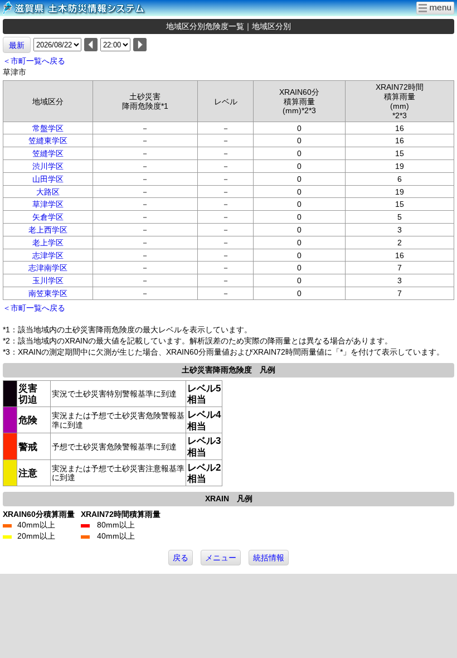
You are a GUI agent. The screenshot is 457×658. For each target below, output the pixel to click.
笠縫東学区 (47, 140)
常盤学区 (48, 128)
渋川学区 (48, 166)
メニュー (220, 557)
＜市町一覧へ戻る (34, 60)
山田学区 (48, 179)
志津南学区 (47, 267)
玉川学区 (48, 280)
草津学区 (48, 204)
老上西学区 (47, 229)
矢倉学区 (48, 216)
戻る (180, 557)
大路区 (48, 191)
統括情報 (268, 557)
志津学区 (48, 255)
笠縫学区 (48, 153)
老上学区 (48, 242)
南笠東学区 (47, 293)
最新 (17, 45)
